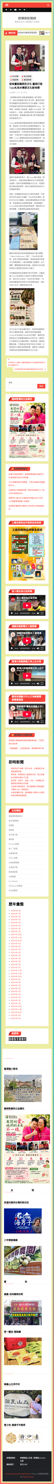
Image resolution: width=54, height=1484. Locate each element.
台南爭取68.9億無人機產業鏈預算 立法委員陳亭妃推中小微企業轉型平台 (27, 364)
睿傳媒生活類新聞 (23, 735)
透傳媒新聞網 (27, 18)
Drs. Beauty (13, 881)
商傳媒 (11, 825)
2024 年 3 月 (16, 997)
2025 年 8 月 (16, 946)
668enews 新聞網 (15, 886)
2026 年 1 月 (16, 931)
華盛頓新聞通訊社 (16, 816)
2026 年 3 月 (16, 925)
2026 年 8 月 (16, 910)
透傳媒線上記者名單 (26, 1459)
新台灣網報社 (14, 821)
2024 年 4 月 (16, 994)
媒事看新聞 (13, 872)
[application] (27, 605)
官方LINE (23, 1464)
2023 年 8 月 (16, 1018)
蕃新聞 (11, 839)
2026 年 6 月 (16, 916)
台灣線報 (12, 876)
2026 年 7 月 (16, 914)
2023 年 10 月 (16, 1012)
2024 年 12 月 (16, 970)
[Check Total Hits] (17, 1039)
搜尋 (10, 382)
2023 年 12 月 (16, 1006)
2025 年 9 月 (16, 943)
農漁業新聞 (27, 80)
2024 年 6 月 (16, 988)
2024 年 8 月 (16, 982)
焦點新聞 (15, 80)
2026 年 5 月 (16, 919)
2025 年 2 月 (16, 964)
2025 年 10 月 (16, 940)
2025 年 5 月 (16, 955)
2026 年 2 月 (16, 928)
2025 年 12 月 (16, 934)
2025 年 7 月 (16, 949)
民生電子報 (13, 835)
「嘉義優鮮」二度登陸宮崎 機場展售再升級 (26, 748)
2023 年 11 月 (16, 1009)
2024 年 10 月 (16, 976)
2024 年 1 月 (16, 1003)
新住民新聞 (27, 76)
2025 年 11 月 (16, 937)
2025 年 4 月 (16, 958)
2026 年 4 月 (16, 922)
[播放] (12, 613)
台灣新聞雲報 (14, 862)
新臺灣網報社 (21, 469)
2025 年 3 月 (16, 961)
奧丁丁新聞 (13, 848)
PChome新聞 (14, 844)
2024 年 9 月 (16, 979)
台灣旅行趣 (13, 867)
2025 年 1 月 (16, 967)
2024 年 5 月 (16, 991)
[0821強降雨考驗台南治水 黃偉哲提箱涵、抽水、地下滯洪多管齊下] (18, 33)
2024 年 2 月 (16, 1000)
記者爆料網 (13, 853)
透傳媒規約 (11, 1458)
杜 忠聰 (12, 92)
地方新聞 (15, 76)
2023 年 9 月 (16, 1015)
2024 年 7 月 (16, 985)
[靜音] (38, 613)
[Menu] (6, 5)
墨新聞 (11, 830)
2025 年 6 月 (16, 952)
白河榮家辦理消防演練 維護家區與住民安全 (28, 369)
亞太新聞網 (13, 890)
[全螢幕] (42, 613)
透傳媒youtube (39, 1458)
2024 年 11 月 (16, 973)
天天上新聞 (13, 858)
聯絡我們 (10, 1464)
